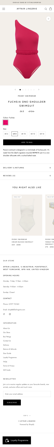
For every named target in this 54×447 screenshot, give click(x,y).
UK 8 (14, 134)
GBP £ (25, 415)
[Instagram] (10, 313)
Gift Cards (6, 370)
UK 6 (6, 134)
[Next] (38, 89)
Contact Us (7, 340)
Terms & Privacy (8, 366)
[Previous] (15, 89)
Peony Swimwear (27, 96)
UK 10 (23, 134)
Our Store (6, 332)
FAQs (5, 361)
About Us (6, 328)
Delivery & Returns (13, 168)
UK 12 (33, 134)
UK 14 (42, 134)
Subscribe (12, 402)
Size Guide (7, 353)
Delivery (6, 345)
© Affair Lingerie (27, 421)
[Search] (46, 9)
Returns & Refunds (9, 349)
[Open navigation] (3, 9)
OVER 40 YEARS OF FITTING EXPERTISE (27, 2)
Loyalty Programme (10, 357)
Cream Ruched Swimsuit (22, 242)
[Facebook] (4, 313)
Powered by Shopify (27, 424)
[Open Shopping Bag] (50, 8)
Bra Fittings (7, 336)
